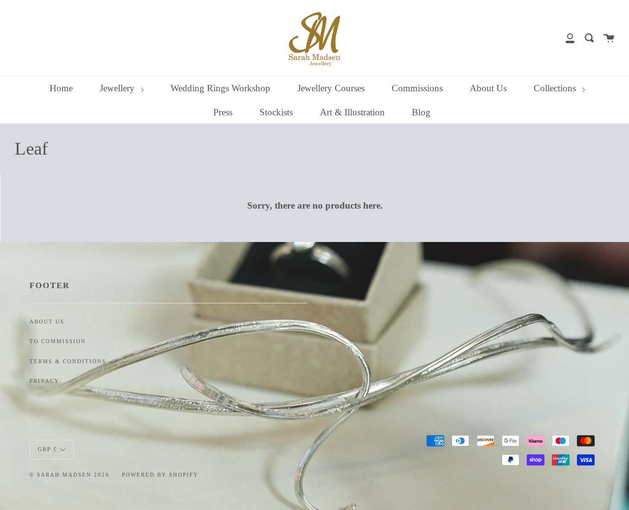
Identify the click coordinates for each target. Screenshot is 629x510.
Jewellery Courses (331, 88)
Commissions (417, 88)
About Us (488, 88)
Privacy (44, 381)
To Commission (57, 341)
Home (61, 88)
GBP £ (47, 449)
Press (222, 112)
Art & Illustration (352, 112)
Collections (556, 88)
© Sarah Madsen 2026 (69, 475)
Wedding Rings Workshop (220, 88)
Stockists (276, 112)
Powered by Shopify (160, 475)
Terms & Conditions (67, 361)
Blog (421, 112)
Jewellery (118, 88)
